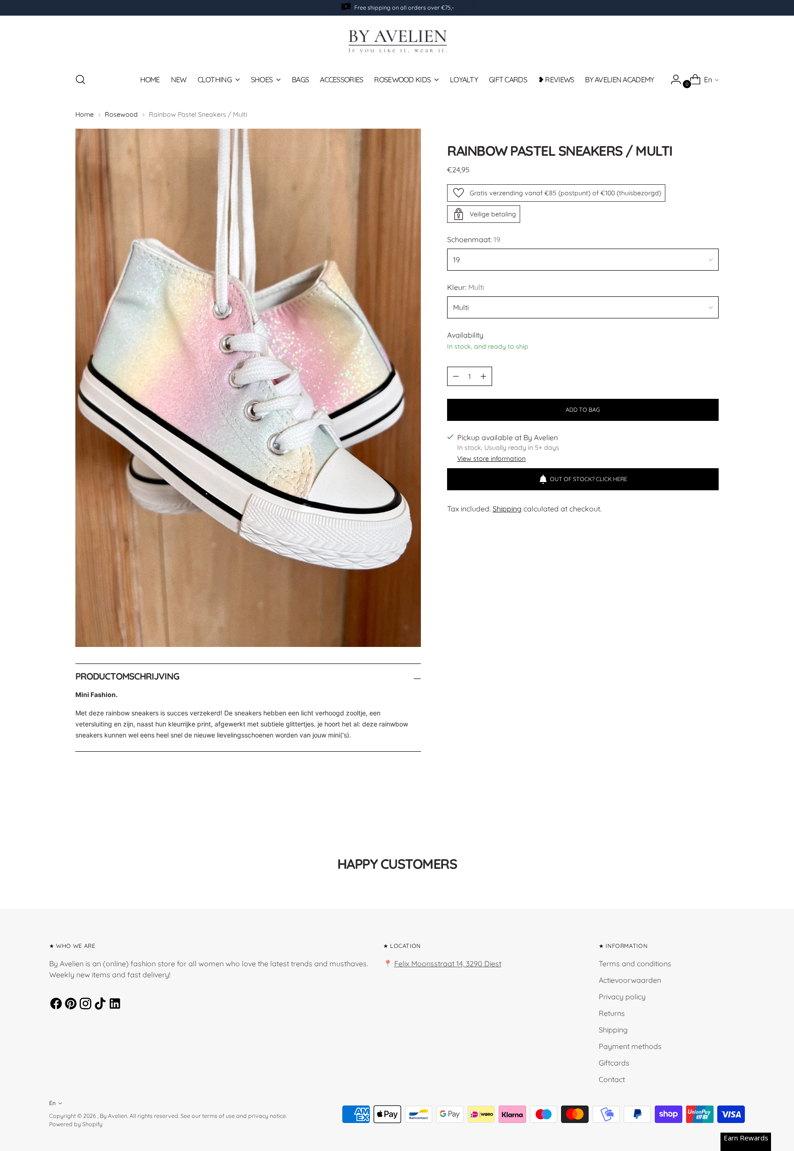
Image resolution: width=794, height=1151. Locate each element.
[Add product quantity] (456, 376)
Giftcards (614, 1062)
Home (84, 114)
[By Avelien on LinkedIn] (113, 1005)
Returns (612, 1013)
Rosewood (121, 114)
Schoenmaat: (473, 239)
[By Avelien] (397, 40)
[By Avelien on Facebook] (54, 1005)
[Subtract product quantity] (483, 376)
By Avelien (113, 1115)
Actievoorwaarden (630, 980)
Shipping (507, 508)
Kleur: (465, 287)
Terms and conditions (635, 963)
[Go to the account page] (672, 79)
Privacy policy (622, 996)
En (708, 79)
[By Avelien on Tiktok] (98, 1005)
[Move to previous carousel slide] (690, 821)
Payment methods (630, 1046)
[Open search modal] (80, 79)
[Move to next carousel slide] (711, 820)
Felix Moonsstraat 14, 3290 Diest (447, 963)
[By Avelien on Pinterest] (69, 1005)
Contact (612, 1079)
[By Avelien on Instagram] (84, 1005)
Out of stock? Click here (588, 479)
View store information (491, 458)
